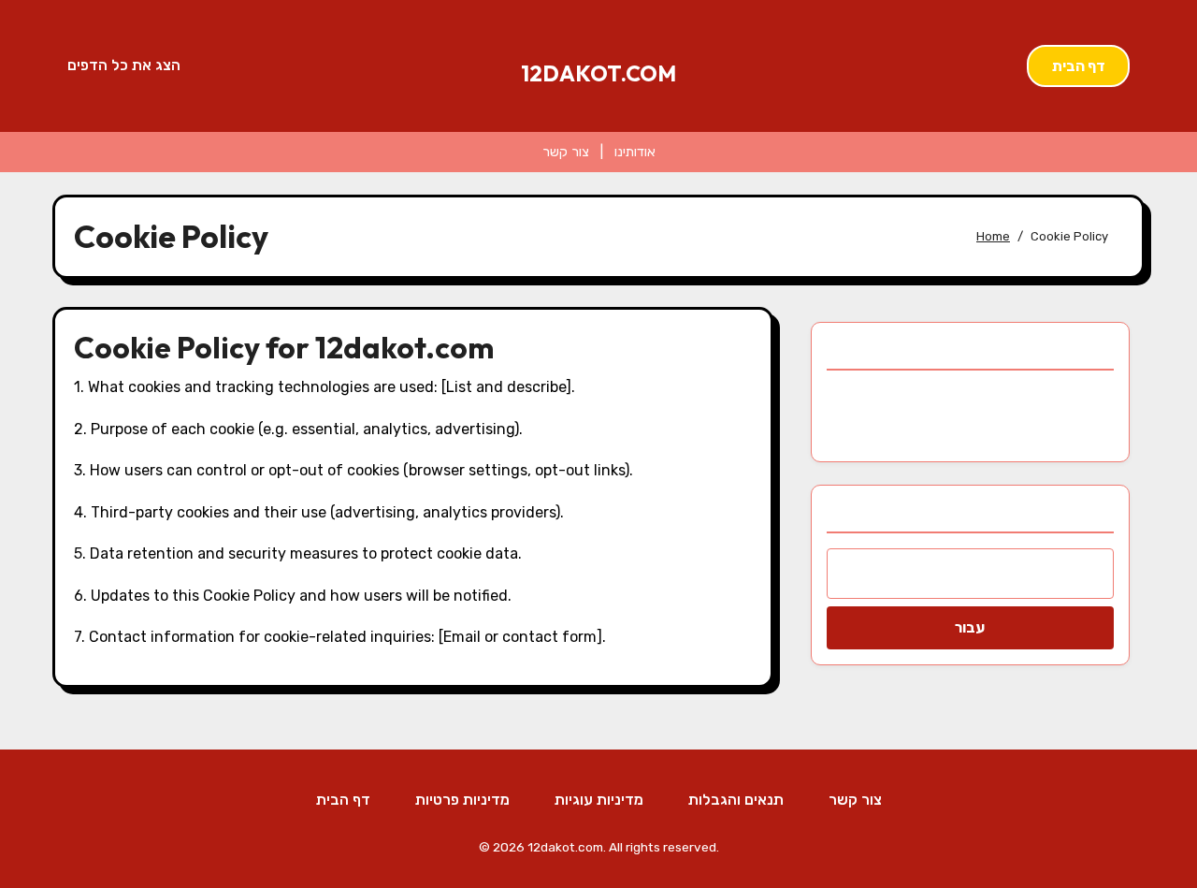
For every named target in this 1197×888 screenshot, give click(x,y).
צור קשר (565, 152)
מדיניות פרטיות (462, 799)
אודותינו (635, 152)
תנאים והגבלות (736, 799)
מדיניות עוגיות (599, 799)
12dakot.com (598, 73)
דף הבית (1078, 66)
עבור (970, 627)
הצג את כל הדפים (123, 65)
